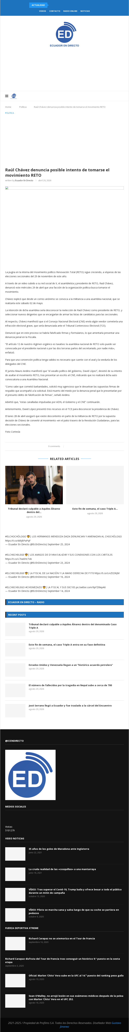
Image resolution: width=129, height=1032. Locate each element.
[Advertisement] (64, 140)
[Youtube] (107, 96)
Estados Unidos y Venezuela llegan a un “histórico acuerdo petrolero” (71, 665)
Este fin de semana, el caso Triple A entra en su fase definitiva (67, 644)
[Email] (110, 96)
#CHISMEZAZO (33, 587)
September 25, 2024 (59, 544)
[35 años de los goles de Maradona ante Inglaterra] (15, 854)
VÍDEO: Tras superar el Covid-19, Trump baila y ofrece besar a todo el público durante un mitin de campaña (75, 891)
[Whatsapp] (114, 96)
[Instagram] (103, 96)
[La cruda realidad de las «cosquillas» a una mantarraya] (15, 874)
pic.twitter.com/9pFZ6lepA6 (91, 587)
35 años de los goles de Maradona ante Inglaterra (59, 848)
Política (23, 106)
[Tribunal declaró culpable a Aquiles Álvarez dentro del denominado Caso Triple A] (34, 485)
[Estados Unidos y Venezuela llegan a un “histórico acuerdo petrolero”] (15, 670)
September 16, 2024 (59, 576)
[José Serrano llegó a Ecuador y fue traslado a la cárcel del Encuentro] (15, 710)
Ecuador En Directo (24, 180)
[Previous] (52, 5)
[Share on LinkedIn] (75, 446)
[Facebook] (96, 96)
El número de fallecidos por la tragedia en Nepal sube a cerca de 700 (70, 685)
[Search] (122, 96)
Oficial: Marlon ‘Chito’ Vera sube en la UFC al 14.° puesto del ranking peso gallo (76, 975)
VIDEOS (42, 11)
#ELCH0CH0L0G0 (14, 554)
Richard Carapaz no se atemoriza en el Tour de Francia (62, 938)
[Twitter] (100, 96)
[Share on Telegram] (81, 446)
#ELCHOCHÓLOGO (15, 536)
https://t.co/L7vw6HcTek (18, 558)
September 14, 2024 (59, 591)
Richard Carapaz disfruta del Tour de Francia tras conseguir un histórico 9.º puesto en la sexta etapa (62, 960)
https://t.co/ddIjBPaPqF (18, 540)
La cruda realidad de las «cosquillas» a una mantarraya (62, 869)
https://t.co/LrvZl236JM (107, 573)
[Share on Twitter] (71, 446)
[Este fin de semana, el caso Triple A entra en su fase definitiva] (95, 485)
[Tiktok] (117, 96)
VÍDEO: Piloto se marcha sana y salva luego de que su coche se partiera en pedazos (74, 911)
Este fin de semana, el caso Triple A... (95, 508)
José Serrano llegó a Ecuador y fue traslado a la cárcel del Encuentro (70, 705)
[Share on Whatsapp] (78, 446)
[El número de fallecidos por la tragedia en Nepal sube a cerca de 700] (15, 690)
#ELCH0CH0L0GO (15, 587)
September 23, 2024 (59, 562)
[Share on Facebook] (68, 446)
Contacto (54, 11)
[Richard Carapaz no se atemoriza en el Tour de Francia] (15, 943)
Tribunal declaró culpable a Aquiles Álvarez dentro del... (34, 510)
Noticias (85, 11)
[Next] (56, 5)
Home (8, 106)
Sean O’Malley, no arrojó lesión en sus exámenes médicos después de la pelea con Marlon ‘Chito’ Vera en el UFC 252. (76, 997)
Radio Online (70, 11)
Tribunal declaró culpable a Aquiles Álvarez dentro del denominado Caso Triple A (73, 626)
